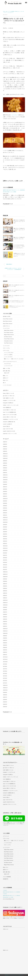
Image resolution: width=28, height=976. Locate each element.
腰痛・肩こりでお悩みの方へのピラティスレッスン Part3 (19, 221)
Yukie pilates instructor (8, 340)
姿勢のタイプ (5, 377)
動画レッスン (5, 375)
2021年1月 (5, 569)
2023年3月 (5, 510)
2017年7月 (5, 668)
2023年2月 (5, 512)
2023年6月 (5, 505)
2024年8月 (5, 484)
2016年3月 (5, 706)
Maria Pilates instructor (7, 321)
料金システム (5, 380)
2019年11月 (5, 602)
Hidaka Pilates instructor (8, 330)
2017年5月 (5, 673)
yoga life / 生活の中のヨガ (8, 431)
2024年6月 (5, 489)
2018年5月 (5, 645)
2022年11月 (5, 519)
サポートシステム (6, 348)
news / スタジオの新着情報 (8, 412)
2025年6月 (5, 467)
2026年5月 (5, 446)
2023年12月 (5, 498)
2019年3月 (5, 621)
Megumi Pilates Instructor (9, 334)
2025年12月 (5, 453)
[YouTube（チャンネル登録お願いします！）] (14, 746)
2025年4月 (5, 470)
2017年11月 (5, 659)
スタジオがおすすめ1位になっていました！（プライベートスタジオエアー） (19, 246)
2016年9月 (5, 692)
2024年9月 (5, 482)
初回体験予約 (5, 878)
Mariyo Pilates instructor (7, 323)
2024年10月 (5, 479)
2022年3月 (5, 538)
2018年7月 (5, 640)
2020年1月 (5, 597)
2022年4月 (5, 536)
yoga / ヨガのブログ (7, 428)
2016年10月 (5, 690)
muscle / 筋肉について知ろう (8, 409)
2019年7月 (5, 612)
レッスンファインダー (8, 365)
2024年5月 (5, 491)
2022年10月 (5, 522)
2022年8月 (5, 526)
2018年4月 (5, 647)
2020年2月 (5, 595)
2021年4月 (5, 562)
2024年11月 (5, 477)
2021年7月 (5, 555)
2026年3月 (5, 451)
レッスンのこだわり (8, 842)
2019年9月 (5, 607)
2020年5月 (5, 588)
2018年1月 (5, 654)
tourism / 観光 (5, 426)
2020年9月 (5, 578)
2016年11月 (5, 687)
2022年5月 (5, 534)
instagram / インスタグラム (8, 400)
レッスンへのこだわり (8, 356)
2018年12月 (5, 628)
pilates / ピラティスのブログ (8, 414)
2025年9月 (5, 460)
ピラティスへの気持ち (8, 354)
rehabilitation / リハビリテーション (9, 419)
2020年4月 (5, 590)
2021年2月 (5, 567)
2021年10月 (5, 550)
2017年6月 (5, 671)
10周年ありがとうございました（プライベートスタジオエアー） (19, 255)
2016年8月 (5, 694)
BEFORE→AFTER (6, 316)
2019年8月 (5, 609)
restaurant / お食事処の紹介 (8, 421)
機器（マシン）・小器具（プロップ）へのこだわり (14, 358)
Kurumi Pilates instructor (7, 318)
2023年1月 (5, 515)
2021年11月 (5, 548)
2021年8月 (5, 552)
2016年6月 (5, 699)
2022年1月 (5, 543)
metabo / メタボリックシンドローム (10, 405)
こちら (18, 918)
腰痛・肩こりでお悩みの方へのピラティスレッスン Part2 (19, 230)
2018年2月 (5, 652)
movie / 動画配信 (6, 407)
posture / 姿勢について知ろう (8, 416)
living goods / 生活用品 (7, 402)
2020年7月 (5, 583)
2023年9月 (5, 500)
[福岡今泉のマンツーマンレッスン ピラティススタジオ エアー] (13, 3)
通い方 (4, 382)
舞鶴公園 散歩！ (9, 264)
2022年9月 (5, 524)
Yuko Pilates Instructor (8, 343)
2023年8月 (5, 503)
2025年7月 (5, 465)
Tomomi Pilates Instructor (9, 338)
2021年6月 (5, 557)
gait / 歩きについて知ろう (8, 395)
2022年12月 (5, 517)
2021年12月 (5, 545)
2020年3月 (5, 593)
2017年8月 (5, 666)
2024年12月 (5, 474)
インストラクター (6, 328)
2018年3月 (5, 649)
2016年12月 (5, 685)
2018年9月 (5, 635)
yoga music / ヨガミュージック (9, 433)
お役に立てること (6, 325)
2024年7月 (5, 486)
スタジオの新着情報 (7, 876)
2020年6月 (5, 586)
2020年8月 (5, 581)
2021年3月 (5, 564)
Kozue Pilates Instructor (8, 332)
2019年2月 (5, 623)
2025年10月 (5, 458)
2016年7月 (5, 697)
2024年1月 (5, 496)
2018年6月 (5, 642)
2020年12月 (5, 571)
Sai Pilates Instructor (8, 336)
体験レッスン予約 (6, 368)
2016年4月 (5, 704)
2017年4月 (5, 675)
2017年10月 (5, 661)
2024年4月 (5, 493)
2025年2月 (5, 472)
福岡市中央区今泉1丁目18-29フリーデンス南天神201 (14, 190)
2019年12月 (5, 600)
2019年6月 (5, 614)
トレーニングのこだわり (8, 352)
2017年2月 (5, 680)
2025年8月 (5, 463)
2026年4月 (5, 448)
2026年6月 (5, 444)
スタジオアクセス (7, 363)
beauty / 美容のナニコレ (7, 393)
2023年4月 (5, 508)
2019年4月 (5, 619)
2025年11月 (5, 456)
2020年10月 (5, 576)
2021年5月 (5, 560)
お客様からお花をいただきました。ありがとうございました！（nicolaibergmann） (13, 269)
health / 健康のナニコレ (7, 398)
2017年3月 (5, 678)
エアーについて (6, 836)
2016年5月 (5, 701)
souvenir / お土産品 (6, 424)
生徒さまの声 (6, 372)
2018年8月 (5, 638)
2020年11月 (5, 574)
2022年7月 (5, 529)
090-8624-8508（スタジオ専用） (10, 191)
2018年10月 (5, 633)
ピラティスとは (6, 350)
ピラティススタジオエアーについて (10, 361)
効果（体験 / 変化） (7, 370)
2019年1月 (5, 626)
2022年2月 (5, 541)
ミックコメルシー (14, 114)
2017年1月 (5, 683)
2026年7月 (5, 441)
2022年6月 (5, 531)
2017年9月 (5, 664)
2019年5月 (5, 616)
